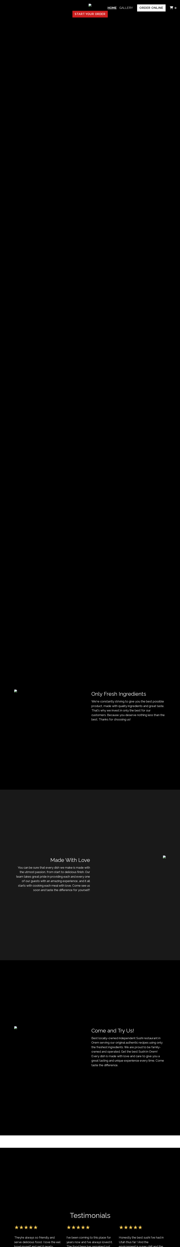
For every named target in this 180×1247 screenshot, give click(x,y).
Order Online (151, 8)
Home (112, 8)
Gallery (126, 8)
